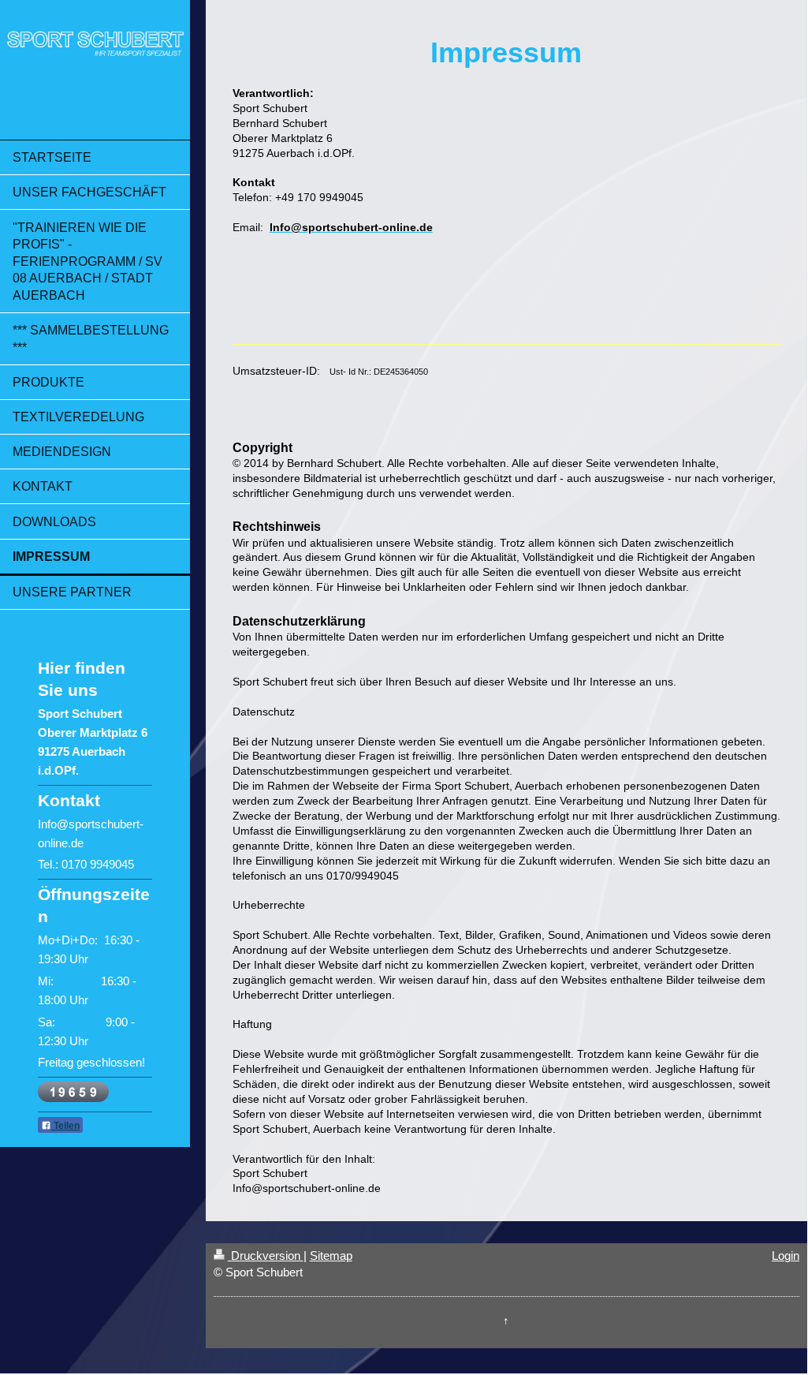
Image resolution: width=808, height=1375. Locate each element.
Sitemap (331, 1255)
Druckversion (265, 1255)
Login (785, 1255)
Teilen (65, 1125)
